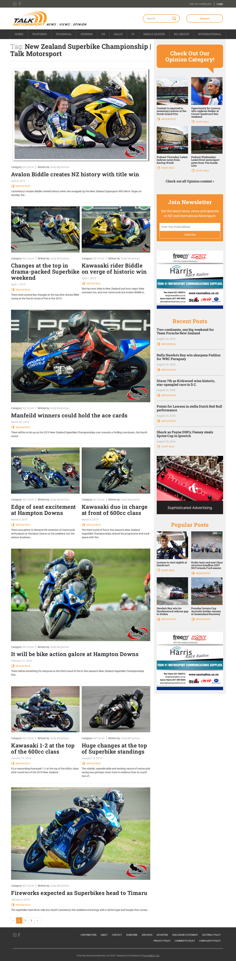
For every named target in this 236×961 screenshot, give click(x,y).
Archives (147, 935)
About (104, 935)
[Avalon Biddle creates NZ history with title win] (80, 115)
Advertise (162, 935)
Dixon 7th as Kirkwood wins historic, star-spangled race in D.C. (186, 383)
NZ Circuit (181, 34)
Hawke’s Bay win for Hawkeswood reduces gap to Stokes (172, 611)
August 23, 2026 (166, 441)
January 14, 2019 (21, 758)
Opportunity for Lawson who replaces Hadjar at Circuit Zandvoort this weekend (206, 112)
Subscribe (132, 935)
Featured (39, 34)
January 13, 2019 (92, 758)
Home (19, 34)
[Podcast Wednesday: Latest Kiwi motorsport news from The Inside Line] (207, 139)
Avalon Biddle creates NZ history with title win (75, 174)
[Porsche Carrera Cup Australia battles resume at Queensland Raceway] (207, 590)
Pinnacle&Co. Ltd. (151, 955)
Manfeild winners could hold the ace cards (69, 415)
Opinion (87, 34)
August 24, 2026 (166, 338)
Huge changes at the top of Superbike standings (114, 748)
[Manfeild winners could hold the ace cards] (80, 356)
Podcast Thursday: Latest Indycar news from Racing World (172, 159)
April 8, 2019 (18, 180)
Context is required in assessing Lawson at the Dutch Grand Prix (171, 111)
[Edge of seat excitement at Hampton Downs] (45, 470)
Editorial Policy (211, 935)
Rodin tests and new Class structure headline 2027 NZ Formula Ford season (207, 565)
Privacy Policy (162, 941)
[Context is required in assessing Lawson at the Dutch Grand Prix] (172, 90)
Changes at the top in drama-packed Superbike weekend (45, 271)
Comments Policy (185, 941)
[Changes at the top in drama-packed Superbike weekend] (45, 229)
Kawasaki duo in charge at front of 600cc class (115, 509)
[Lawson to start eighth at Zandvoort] (172, 544)
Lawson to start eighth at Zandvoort (172, 564)
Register (205, 18)
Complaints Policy (210, 941)
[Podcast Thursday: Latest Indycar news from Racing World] (172, 139)
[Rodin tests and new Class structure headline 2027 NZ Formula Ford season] (207, 544)
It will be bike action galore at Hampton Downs (74, 654)
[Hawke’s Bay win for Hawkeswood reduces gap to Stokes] (172, 590)
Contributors (88, 935)
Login (220, 3)
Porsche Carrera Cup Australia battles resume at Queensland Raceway (206, 611)
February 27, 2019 (21, 660)
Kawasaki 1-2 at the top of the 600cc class (43, 748)
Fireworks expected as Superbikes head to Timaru (79, 892)
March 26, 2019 (20, 422)
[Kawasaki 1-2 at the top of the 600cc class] (45, 709)
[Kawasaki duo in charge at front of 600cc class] (116, 470)
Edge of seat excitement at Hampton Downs (43, 509)
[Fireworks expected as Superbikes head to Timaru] (80, 833)
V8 (103, 34)
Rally (118, 34)
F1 (133, 34)
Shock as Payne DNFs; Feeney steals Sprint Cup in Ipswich (185, 434)
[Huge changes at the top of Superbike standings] (116, 709)
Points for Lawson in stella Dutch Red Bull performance (189, 408)
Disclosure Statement (185, 935)
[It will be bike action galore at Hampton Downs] (80, 595)
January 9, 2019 (20, 899)
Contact (117, 935)
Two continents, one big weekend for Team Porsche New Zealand (185, 331)
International (209, 34)
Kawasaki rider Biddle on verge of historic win (114, 268)
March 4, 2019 (19, 519)
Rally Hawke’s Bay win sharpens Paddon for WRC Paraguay (189, 357)
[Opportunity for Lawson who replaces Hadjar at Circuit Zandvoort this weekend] (207, 90)
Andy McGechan (59, 167)
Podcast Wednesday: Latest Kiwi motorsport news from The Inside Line (205, 161)
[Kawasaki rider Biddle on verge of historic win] (116, 229)
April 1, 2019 (18, 284)
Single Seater (154, 34)
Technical (64, 34)
